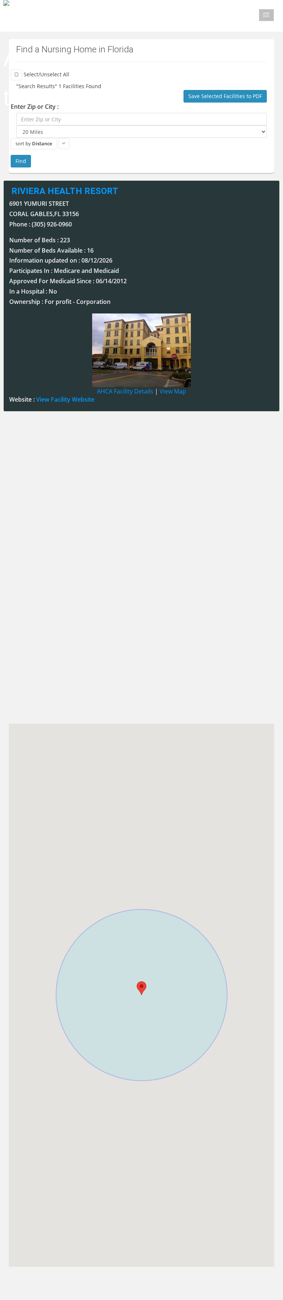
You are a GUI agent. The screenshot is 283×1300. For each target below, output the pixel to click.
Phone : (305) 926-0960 (40, 224)
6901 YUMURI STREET (39, 204)
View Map (173, 391)
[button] (141, 988)
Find (20, 160)
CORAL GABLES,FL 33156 (44, 214)
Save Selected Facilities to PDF (225, 96)
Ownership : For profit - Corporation (60, 302)
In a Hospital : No (33, 291)
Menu (266, 15)
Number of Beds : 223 (39, 240)
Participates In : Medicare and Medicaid (64, 271)
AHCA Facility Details (125, 391)
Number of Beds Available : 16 (51, 250)
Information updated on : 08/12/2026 (60, 260)
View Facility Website (65, 399)
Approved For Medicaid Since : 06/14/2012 (68, 281)
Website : (51, 399)
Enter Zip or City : (35, 107)
